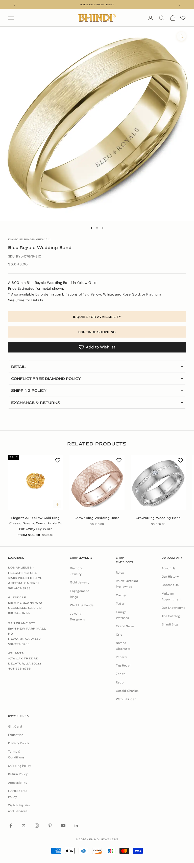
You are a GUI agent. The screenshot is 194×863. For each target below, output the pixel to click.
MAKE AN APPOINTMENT (97, 4)
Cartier (121, 595)
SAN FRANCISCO (21, 623)
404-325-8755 (19, 669)
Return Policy (18, 774)
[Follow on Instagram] (36, 825)
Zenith (121, 674)
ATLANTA (16, 653)
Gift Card (15, 726)
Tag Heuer (123, 665)
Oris (119, 635)
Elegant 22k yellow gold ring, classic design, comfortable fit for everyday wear (35, 523)
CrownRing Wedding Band (97, 518)
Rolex (120, 573)
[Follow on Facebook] (10, 825)
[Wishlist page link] (182, 18)
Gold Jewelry (79, 582)
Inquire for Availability (97, 317)
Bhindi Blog (170, 624)
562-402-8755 (19, 588)
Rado (120, 682)
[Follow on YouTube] (63, 825)
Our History (170, 577)
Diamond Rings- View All (30, 239)
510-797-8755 (18, 644)
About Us (168, 568)
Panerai (121, 657)
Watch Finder (126, 699)
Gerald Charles (127, 691)
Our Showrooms (173, 608)
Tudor (120, 604)
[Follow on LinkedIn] (76, 825)
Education (15, 735)
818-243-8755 (19, 613)
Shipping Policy (19, 766)
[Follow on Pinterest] (50, 825)
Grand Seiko (125, 626)
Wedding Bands (81, 605)
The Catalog (171, 616)
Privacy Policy (18, 743)
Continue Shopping (97, 332)
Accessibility (18, 783)
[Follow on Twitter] (23, 825)
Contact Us (170, 585)
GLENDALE (17, 597)
